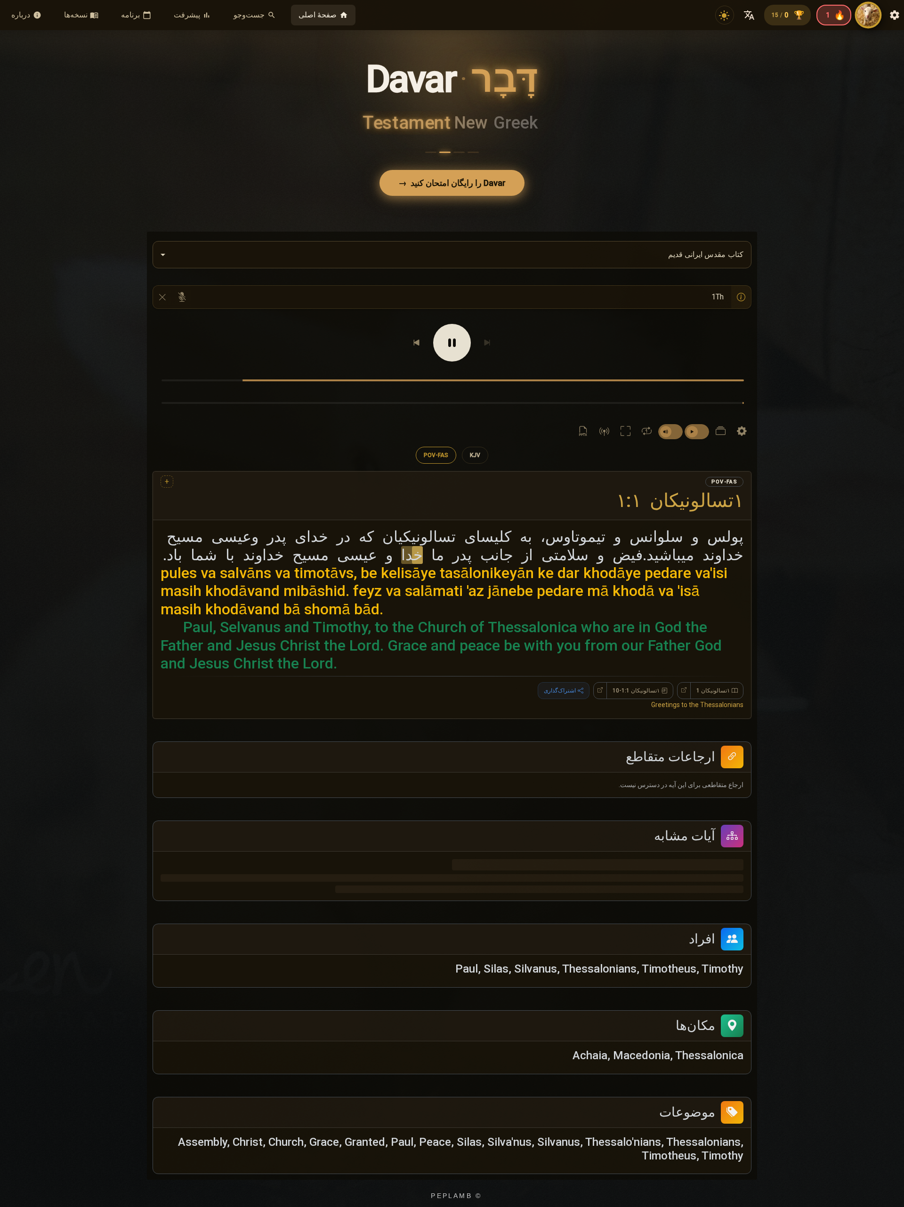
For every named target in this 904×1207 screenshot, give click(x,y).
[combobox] (452, 254)
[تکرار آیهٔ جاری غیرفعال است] (646, 431)
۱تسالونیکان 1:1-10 (636, 636)
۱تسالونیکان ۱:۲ (679, 501)
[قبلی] (487, 343)
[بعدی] (417, 343)
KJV (475, 455)
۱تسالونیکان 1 (713, 636)
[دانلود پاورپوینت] (583, 431)
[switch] (697, 431)
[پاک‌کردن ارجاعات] (162, 297)
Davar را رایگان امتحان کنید (452, 183)
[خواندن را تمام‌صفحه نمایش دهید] (625, 431)
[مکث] (452, 343)
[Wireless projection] (604, 431)
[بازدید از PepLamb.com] (868, 15)
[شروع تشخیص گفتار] (182, 297)
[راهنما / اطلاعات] (741, 297)
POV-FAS (436, 455)
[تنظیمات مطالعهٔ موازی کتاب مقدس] (720, 431)
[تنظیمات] (741, 431)
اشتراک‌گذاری (560, 636)
